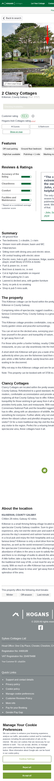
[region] (27, 748)
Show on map (16, 132)
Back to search (13, 18)
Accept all (26, 775)
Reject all (27, 767)
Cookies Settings (27, 759)
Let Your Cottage (38, 3)
